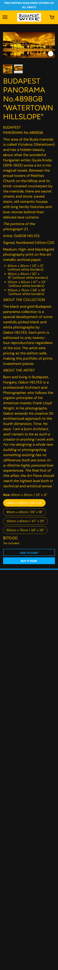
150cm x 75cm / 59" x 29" (25, 530)
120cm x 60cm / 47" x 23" (25, 521)
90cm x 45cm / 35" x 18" (24, 512)
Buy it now (29, 561)
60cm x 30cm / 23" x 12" (24, 503)
